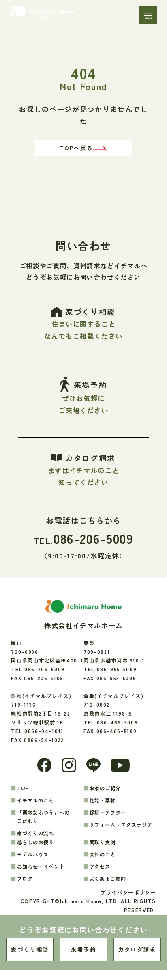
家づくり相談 (30, 949)
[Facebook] (44, 765)
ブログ (25, 878)
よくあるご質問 (108, 878)
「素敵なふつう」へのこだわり (43, 817)
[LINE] (93, 765)
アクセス (100, 866)
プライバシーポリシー (128, 892)
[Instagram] (69, 765)
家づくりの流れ (35, 833)
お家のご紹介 (105, 788)
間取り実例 (103, 842)
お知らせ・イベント (40, 866)
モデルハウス (33, 854)
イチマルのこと (35, 800)
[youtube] (120, 765)
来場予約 (83, 949)
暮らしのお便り (35, 842)
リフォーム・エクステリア (121, 824)
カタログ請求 (137, 949)
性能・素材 (103, 800)
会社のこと (103, 854)
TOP (23, 788)
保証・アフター (108, 812)
